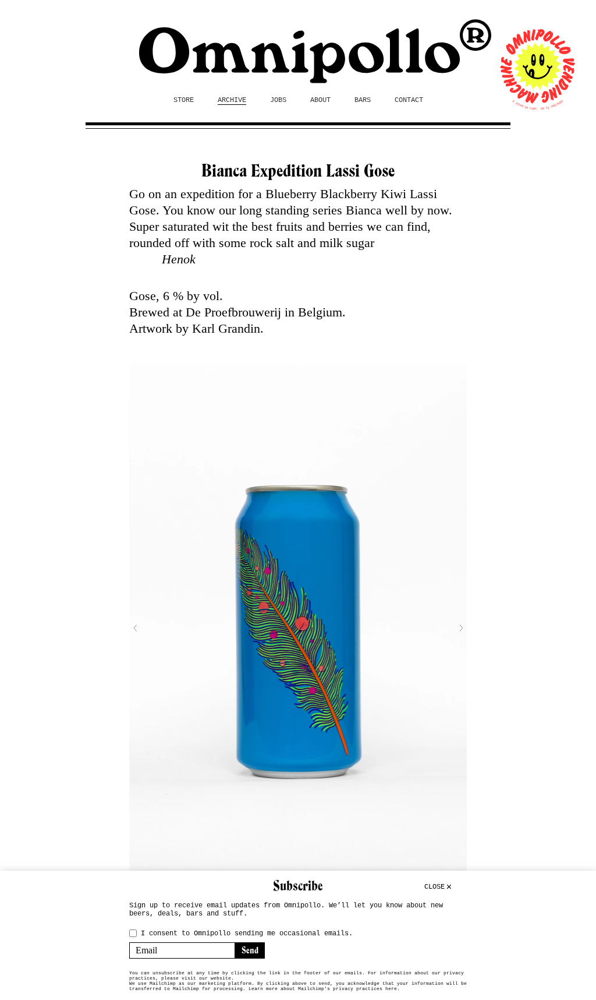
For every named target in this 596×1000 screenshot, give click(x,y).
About (320, 100)
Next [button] (461, 628)
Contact (409, 100)
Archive (232, 100)
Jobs (278, 100)
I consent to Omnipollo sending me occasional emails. (247, 933)
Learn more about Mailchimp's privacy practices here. (324, 988)
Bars (362, 100)
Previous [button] (135, 628)
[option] (298, 628)
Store (183, 100)
